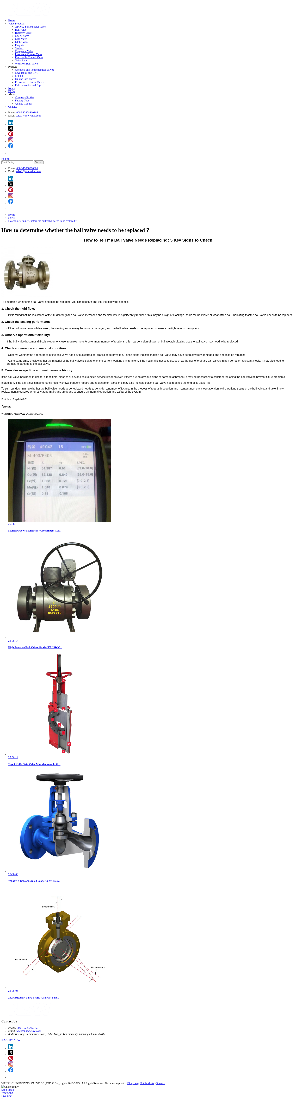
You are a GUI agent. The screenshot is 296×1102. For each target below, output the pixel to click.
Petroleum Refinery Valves (29, 82)
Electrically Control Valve (29, 57)
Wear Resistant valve (26, 63)
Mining (19, 75)
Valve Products (16, 23)
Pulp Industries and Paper (29, 85)
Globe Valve (22, 42)
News (11, 88)
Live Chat (6, 1095)
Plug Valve (21, 45)
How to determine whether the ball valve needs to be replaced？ (43, 220)
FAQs (11, 91)
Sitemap (160, 1083)
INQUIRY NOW (10, 1039)
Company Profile (24, 97)
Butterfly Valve (23, 32)
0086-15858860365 (27, 112)
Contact (12, 106)
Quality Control (23, 103)
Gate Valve (21, 38)
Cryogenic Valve (24, 51)
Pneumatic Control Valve (28, 54)
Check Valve (22, 35)
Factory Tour (22, 100)
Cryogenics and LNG (27, 72)
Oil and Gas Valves (25, 78)
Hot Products (147, 1083)
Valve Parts (21, 60)
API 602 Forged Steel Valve (30, 26)
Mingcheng (133, 1083)
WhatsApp (7, 1092)
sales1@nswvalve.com (28, 115)
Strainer (19, 48)
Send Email (7, 1089)
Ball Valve (20, 29)
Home (11, 20)
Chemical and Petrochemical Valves (34, 69)
